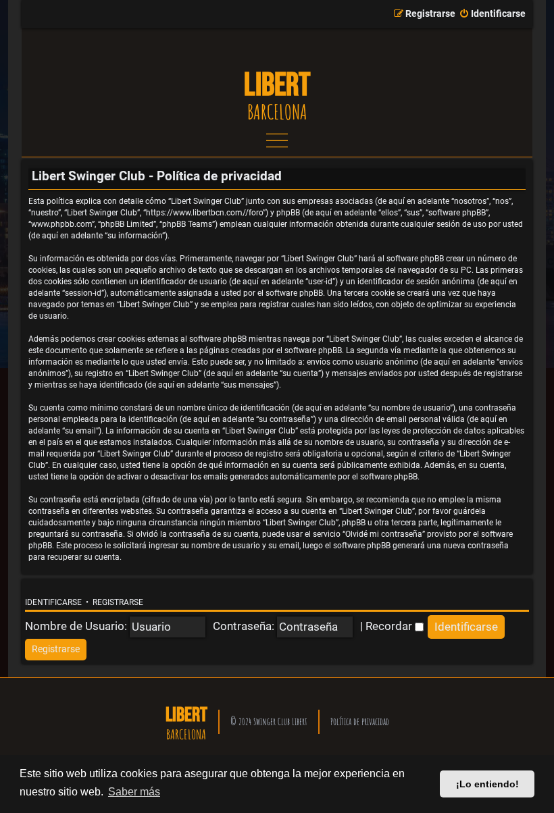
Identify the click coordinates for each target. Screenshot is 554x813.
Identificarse (53, 602)
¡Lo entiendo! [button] (487, 784)
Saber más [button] (134, 791)
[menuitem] (492, 14)
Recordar (390, 626)
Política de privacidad (359, 721)
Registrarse (118, 602)
